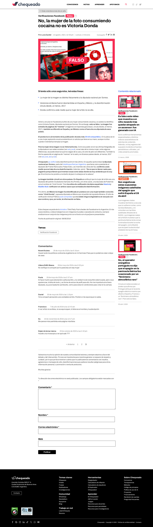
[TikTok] (28, 522)
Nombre (43, 415)
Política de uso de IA (131, 490)
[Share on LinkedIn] (111, 35)
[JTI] (27, 511)
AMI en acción (93, 499)
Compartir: (101, 35)
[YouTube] (38, 522)
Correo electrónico (48, 427)
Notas (86, 4)
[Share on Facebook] (106, 35)
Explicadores (63, 487)
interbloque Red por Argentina (74, 164)
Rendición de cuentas (131, 497)
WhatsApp (62, 497)
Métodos (127, 485)
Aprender (99, 4)
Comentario (45, 387)
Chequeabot (92, 490)
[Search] (126, 4)
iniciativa (63, 209)
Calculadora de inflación (96, 482)
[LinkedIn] (24, 522)
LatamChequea (64, 511)
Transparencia (129, 482)
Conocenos (72, 4)
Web (40, 439)
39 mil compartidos (93, 137)
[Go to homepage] (30, 4)
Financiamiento (129, 494)
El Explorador (92, 487)
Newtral (107, 184)
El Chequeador (93, 497)
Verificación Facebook (48, 232)
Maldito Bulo (43, 187)
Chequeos (62, 480)
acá (68, 149)
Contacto (16, 493)
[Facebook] (13, 522)
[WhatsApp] (35, 522)
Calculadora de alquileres (97, 485)
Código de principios (131, 487)
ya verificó (52, 162)
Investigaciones (64, 490)
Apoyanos (114, 4)
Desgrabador (92, 480)
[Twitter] (32, 522)
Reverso (62, 513)
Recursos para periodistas (97, 506)
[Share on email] (114, 35)
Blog (60, 504)
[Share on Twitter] (109, 35)
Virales (61, 482)
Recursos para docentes (96, 504)
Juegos (90, 501)
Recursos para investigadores (98, 509)
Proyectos (127, 492)
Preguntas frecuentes (131, 499)
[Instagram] (21, 522)
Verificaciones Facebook (51, 16)
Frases (61, 485)
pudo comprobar (65, 197)
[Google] (17, 522)
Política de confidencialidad (126, 522)
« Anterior (70, 344)
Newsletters (63, 499)
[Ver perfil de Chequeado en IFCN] (15, 511)
